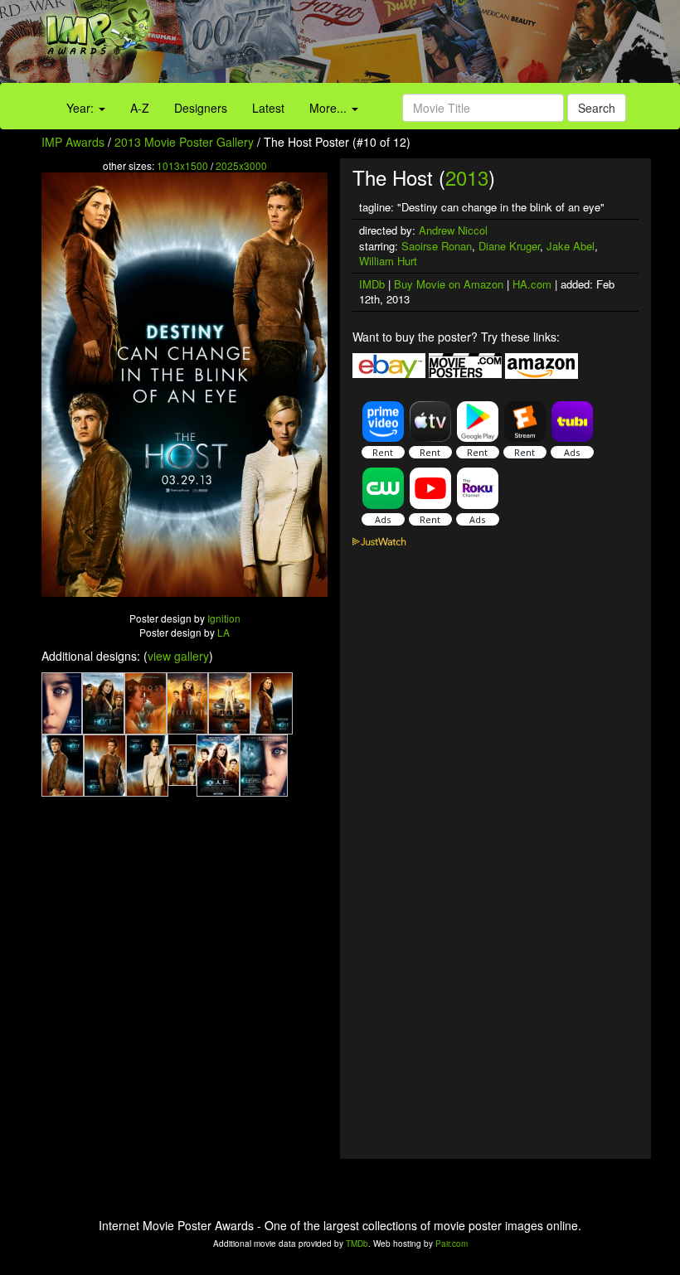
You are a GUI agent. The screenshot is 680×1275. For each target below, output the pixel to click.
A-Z (139, 107)
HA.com (531, 284)
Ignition (223, 618)
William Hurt (388, 261)
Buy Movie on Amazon (448, 284)
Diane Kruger (509, 246)
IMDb (372, 284)
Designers (200, 107)
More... (329, 107)
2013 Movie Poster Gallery (184, 141)
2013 (466, 176)
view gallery (178, 655)
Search (596, 107)
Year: (81, 107)
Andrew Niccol (453, 230)
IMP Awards (72, 141)
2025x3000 (241, 165)
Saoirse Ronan (436, 246)
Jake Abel (570, 246)
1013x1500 (182, 165)
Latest (268, 107)
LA (223, 632)
